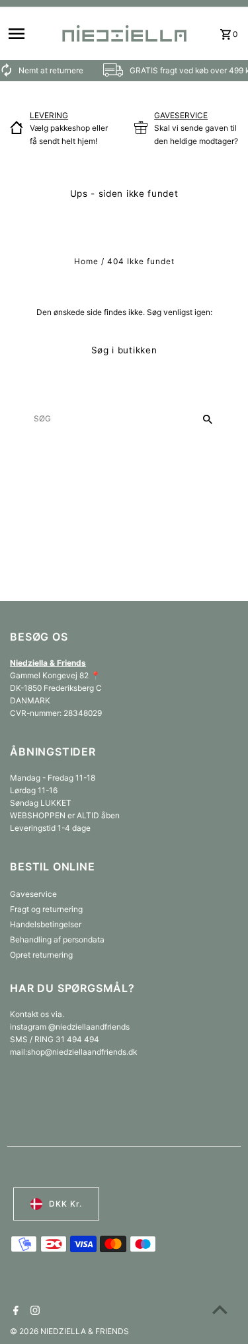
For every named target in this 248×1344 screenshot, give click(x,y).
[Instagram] (33, 1311)
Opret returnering (41, 955)
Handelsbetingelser (45, 924)
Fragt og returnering (46, 909)
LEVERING (49, 115)
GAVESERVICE (181, 115)
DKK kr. (65, 1204)
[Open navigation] (29, 33)
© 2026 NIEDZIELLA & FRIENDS (69, 1331)
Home (86, 261)
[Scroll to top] (220, 1309)
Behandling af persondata (57, 939)
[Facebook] (14, 1311)
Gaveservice (33, 894)
